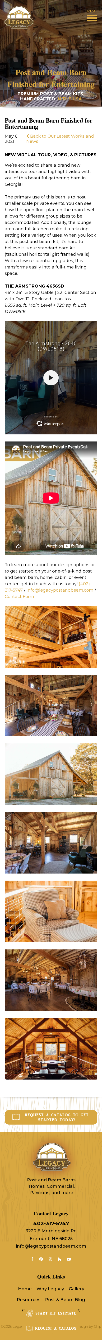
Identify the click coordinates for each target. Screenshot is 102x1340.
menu (91, 11)
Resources (28, 1299)
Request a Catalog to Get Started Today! (57, 1117)
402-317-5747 (51, 1223)
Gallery (76, 1288)
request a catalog (55, 1328)
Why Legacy (50, 1288)
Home (25, 1288)
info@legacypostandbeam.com (51, 1246)
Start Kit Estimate (56, 1313)
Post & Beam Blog (65, 1299)
